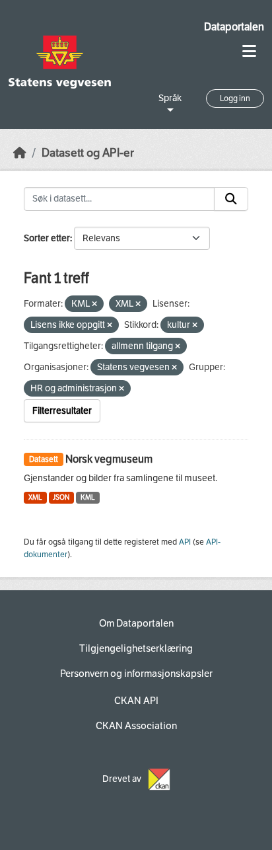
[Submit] (231, 199)
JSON (61, 497)
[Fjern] (94, 304)
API (185, 542)
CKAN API (136, 701)
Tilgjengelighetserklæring (136, 648)
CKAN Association (136, 726)
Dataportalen (234, 26)
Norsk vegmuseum (109, 459)
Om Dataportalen (136, 623)
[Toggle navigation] (249, 51)
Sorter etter (47, 238)
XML (35, 497)
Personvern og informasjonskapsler (136, 673)
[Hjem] (19, 153)
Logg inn (235, 98)
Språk (170, 98)
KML (88, 497)
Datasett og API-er (88, 153)
